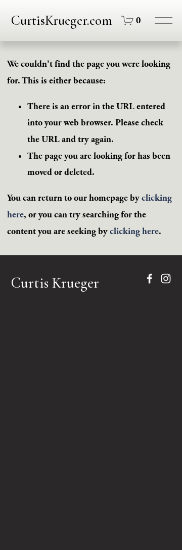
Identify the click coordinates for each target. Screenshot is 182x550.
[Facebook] (150, 278)
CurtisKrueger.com (61, 20)
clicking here (134, 231)
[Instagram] (166, 278)
